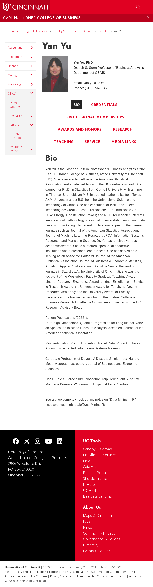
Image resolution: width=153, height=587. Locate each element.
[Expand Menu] (148, 18)
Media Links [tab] (123, 141)
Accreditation (138, 576)
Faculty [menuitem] (14, 125)
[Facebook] (16, 441)
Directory (90, 545)
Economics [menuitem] (15, 57)
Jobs (86, 521)
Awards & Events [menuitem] (16, 149)
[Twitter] (27, 441)
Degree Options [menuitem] (15, 105)
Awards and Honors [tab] (80, 129)
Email (87, 460)
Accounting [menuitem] (15, 47)
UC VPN (89, 490)
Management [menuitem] (16, 75)
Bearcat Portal (95, 472)
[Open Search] (138, 7)
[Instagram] (37, 441)
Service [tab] (92, 141)
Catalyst (89, 466)
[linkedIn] (59, 441)
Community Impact (99, 533)
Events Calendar (96, 550)
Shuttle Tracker (96, 478)
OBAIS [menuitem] (12, 93)
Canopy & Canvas (97, 449)
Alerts (8, 572)
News (87, 527)
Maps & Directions (98, 515)
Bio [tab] (76, 104)
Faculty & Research (65, 31)
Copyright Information (111, 576)
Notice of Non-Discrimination (68, 572)
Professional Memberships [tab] (95, 116)
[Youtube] (48, 441)
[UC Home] (25, 7)
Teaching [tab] (64, 141)
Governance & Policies (102, 539)
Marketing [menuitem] (14, 84)
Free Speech (85, 576)
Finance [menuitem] (13, 66)
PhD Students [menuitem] (20, 136)
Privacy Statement (62, 576)
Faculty (103, 31)
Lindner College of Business (28, 31)
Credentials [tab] (104, 104)
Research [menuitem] (16, 116)
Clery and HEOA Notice (31, 572)
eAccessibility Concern (32, 576)
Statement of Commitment (109, 572)
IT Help (89, 484)
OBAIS (88, 31)
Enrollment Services (100, 454)
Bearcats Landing (97, 496)
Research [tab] (122, 129)
